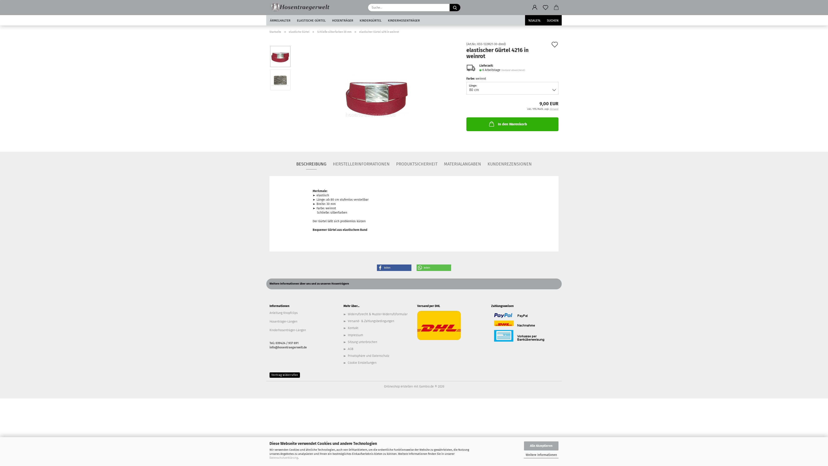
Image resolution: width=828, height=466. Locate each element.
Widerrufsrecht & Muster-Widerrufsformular (378, 314)
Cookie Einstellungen (362, 363)
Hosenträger (342, 20)
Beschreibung (311, 164)
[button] (534, 7)
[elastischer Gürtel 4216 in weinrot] (377, 91)
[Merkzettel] (545, 7)
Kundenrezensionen (510, 164)
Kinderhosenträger (404, 20)
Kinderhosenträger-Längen (288, 330)
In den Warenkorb (512, 124)
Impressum (355, 335)
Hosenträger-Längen (283, 321)
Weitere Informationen (541, 455)
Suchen (552, 20)
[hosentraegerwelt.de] (301, 7)
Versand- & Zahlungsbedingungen (371, 321)
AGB (350, 349)
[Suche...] (455, 7)
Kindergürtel (370, 20)
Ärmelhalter (280, 20)
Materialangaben (462, 164)
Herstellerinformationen (361, 164)
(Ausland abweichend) (513, 70)
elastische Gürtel (311, 20)
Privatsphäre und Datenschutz (368, 356)
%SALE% (534, 20)
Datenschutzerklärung (284, 457)
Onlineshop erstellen (398, 386)
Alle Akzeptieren (541, 446)
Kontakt (353, 328)
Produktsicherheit (417, 164)
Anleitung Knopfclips (284, 313)
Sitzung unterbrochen (362, 342)
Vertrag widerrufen (284, 374)
